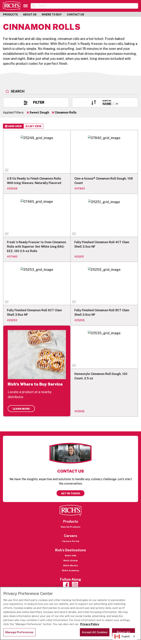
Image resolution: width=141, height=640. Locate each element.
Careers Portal (70, 541)
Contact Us (75, 14)
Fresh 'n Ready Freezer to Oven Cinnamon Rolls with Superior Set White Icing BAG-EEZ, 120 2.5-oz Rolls (36, 246)
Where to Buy (52, 14)
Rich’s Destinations (70, 550)
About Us (30, 14)
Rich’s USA (70, 555)
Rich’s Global (70, 560)
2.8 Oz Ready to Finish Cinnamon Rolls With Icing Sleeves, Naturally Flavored (34, 181)
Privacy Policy (89, 624)
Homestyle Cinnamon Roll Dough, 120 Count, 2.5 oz (100, 376)
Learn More (21, 408)
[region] (70, 613)
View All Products (70, 527)
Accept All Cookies (94, 632)
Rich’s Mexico (70, 565)
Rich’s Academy (70, 570)
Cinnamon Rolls (65, 112)
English (126, 636)
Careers (70, 536)
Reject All (123, 632)
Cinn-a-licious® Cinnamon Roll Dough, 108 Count (103, 181)
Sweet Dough (39, 112)
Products (10, 14)
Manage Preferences (19, 632)
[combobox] (70, 92)
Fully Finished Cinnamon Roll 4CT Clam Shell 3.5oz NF (101, 244)
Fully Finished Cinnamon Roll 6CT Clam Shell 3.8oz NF (34, 312)
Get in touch (70, 493)
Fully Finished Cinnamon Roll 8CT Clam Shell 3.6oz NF (101, 312)
